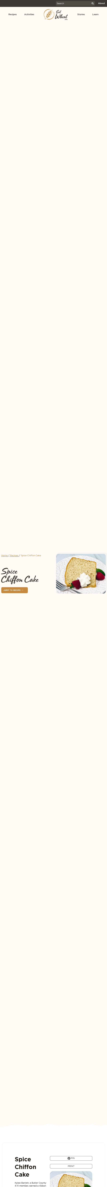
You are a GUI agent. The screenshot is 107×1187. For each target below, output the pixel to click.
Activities (29, 14)
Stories (81, 14)
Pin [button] (72, 1158)
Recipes (12, 14)
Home (4, 555)
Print (71, 1166)
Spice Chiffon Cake (31, 555)
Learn (95, 14)
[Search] (93, 3)
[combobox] (73, 3)
